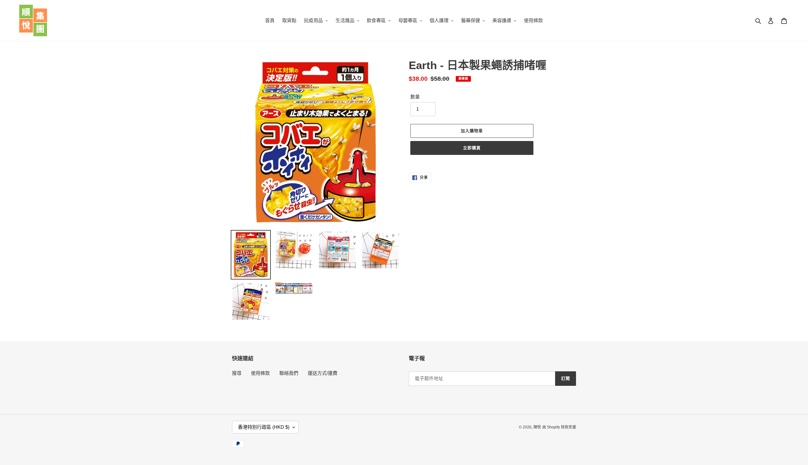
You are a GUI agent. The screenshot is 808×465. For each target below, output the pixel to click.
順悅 (537, 427)
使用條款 (260, 373)
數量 (415, 96)
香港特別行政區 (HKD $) (263, 427)
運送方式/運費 (322, 373)
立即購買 (472, 147)
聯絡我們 (288, 373)
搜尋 (236, 373)
